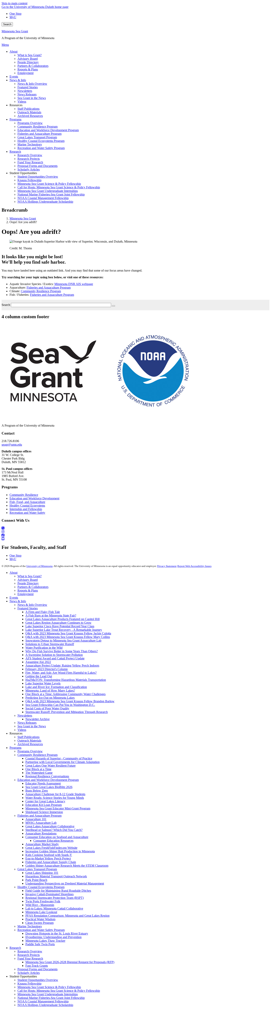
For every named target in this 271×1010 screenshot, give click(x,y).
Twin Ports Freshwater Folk (42, 901)
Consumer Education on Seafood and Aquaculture (56, 837)
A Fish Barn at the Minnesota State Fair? (50, 615)
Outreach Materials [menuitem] (29, 112)
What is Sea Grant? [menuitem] (29, 55)
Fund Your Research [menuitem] (30, 162)
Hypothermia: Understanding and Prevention (53, 937)
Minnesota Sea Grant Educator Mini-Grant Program (57, 808)
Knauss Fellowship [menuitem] (29, 180)
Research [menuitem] (15, 151)
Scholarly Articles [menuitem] (28, 169)
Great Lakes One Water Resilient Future (50, 765)
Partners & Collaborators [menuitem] (32, 65)
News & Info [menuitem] (18, 80)
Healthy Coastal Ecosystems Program (40, 887)
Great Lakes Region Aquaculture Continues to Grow (58, 622)
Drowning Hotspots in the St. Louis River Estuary (56, 933)
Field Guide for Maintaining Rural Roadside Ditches (58, 890)
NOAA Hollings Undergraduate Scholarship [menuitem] (45, 201)
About (13, 572)
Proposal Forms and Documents (37, 969)
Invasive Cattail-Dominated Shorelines (49, 894)
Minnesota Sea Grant (15, 31)
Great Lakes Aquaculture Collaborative (49, 826)
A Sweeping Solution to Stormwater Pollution (54, 654)
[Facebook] (135, 535)
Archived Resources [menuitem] (30, 116)
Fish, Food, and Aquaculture (27, 502)
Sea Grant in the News (31, 726)
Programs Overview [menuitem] (30, 123)
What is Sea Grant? (29, 576)
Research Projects (28, 955)
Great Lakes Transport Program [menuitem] (37, 137)
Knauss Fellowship (29, 983)
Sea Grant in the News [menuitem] (31, 98)
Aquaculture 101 (35, 819)
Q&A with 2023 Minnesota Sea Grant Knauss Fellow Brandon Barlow (69, 701)
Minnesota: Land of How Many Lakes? (50, 690)
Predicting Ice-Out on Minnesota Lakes (50, 697)
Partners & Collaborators (32, 587)
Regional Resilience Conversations (47, 776)
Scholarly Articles (28, 972)
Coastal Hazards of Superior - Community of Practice (58, 758)
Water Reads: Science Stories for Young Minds (54, 797)
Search (7, 24)
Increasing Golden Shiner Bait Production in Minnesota (60, 851)
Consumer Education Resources (53, 840)
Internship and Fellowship (26, 509)
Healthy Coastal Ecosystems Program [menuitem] (40, 141)
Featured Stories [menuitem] (27, 87)
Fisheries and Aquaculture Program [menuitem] (39, 133)
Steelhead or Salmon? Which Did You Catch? (54, 830)
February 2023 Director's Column (46, 669)
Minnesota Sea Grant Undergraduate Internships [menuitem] (47, 191)
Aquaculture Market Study (42, 844)
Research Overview (29, 951)
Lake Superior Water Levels (43, 683)
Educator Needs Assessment (43, 783)
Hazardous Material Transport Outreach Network (56, 876)
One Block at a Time (38, 769)
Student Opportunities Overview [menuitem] (37, 176)
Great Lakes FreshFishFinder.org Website (51, 847)
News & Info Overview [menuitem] (32, 83)
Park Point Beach (36, 880)
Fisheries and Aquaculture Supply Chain (50, 862)
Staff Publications (28, 737)
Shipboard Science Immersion (44, 812)
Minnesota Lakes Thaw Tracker (45, 940)
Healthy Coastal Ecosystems (27, 505)
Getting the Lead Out (38, 676)
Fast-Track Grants (36, 965)
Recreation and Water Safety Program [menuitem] (41, 148)
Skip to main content (14, 3)
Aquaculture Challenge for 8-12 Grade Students (55, 794)
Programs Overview (30, 751)
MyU (13, 17)
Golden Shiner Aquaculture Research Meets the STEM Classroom (66, 865)
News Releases (27, 722)
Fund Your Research (30, 958)
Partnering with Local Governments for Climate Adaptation (62, 762)
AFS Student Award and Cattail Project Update (55, 658)
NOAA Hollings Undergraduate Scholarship (45, 1005)
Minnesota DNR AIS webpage (73, 284)
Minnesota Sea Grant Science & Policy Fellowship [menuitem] (49, 183)
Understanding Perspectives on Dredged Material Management (64, 883)
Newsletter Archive (37, 719)
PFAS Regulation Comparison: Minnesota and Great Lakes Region (67, 915)
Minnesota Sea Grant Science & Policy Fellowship (49, 987)
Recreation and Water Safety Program (41, 930)
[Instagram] (135, 532)
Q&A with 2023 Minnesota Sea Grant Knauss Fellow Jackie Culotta (68, 633)
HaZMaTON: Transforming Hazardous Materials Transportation (65, 679)
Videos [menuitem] (21, 101)
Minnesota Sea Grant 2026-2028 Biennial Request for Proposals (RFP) (69, 962)
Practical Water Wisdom (40, 919)
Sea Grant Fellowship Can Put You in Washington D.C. (60, 704)
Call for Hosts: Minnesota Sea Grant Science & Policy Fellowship (58, 990)
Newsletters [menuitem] (24, 91)
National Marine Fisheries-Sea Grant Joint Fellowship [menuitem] (51, 194)
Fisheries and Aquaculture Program (49, 287)
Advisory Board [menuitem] (27, 58)
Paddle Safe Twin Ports (40, 944)
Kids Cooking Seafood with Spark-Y (48, 855)
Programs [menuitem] (15, 119)
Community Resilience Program (41, 291)
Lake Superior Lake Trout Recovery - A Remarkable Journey (63, 629)
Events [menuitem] (14, 76)
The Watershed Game (39, 772)
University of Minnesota (39, 566)
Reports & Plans (27, 590)
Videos (21, 729)
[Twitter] (135, 528)
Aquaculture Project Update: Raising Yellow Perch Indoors (62, 665)
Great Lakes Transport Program (37, 869)
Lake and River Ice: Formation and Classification (56, 687)
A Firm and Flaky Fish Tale (42, 612)
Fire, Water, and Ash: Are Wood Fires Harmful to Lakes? (61, 672)
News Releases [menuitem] (27, 94)
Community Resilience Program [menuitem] (37, 126)
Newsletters (24, 715)
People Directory (28, 583)
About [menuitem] (13, 51)
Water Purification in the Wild (43, 647)
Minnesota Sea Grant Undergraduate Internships (47, 994)
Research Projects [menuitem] (28, 158)
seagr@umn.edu (12, 444)
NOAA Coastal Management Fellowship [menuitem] (43, 198)
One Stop (15, 13)
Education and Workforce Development (34, 498)
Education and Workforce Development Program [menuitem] (48, 130)
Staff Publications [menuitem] (28, 108)
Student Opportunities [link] (23, 173)
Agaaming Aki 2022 (38, 662)
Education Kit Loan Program (43, 805)
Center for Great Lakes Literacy (45, 801)
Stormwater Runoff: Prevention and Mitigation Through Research (66, 712)
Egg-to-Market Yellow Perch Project (48, 858)
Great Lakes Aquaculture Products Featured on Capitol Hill (62, 619)
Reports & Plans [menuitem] (27, 69)
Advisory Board (27, 579)
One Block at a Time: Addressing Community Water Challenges (65, 694)
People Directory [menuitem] (28, 62)
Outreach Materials (29, 740)
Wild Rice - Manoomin (39, 905)
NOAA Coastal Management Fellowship (43, 1001)
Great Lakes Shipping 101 (41, 872)
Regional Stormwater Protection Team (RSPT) (54, 897)
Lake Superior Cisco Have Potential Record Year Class (59, 626)
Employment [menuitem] (25, 73)
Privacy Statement (167, 566)
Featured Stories (27, 608)
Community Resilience (24, 494)
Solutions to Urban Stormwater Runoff (49, 644)
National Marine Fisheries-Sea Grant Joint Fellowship (51, 997)
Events (14, 597)
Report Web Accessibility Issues (194, 566)
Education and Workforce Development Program (48, 780)
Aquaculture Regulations (41, 833)
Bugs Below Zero (36, 790)
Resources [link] (16, 105)
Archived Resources (30, 744)
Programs (15, 747)
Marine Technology (29, 926)
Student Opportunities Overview (37, 980)
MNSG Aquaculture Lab (41, 822)
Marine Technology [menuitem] (29, 144)
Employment (25, 594)
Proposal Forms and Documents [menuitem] (37, 166)
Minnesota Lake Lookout (41, 912)
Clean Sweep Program (39, 922)
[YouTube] (135, 539)
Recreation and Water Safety (27, 512)
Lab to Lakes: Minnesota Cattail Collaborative (54, 908)
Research (15, 947)
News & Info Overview (32, 604)
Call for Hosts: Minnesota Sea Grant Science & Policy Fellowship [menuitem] (58, 187)
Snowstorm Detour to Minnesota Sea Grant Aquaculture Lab (63, 640)
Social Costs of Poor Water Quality (47, 708)
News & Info (18, 601)
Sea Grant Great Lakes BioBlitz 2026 (48, 787)
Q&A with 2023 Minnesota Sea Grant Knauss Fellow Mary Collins (67, 637)
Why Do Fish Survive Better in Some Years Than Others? (61, 651)
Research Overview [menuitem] (29, 155)
